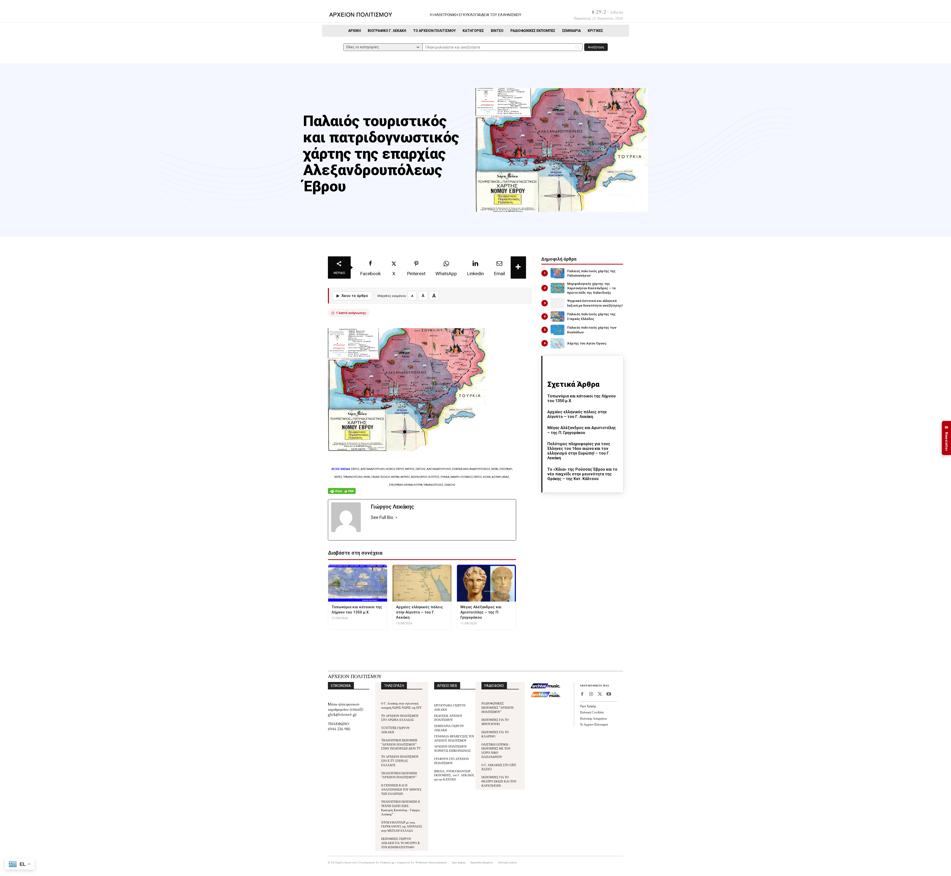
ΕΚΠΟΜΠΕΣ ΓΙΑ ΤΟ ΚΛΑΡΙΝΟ (495, 734)
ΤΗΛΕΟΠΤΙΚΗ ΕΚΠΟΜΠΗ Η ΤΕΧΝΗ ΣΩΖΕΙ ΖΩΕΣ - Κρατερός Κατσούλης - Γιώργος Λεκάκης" (400, 807)
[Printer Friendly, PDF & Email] (342, 493)
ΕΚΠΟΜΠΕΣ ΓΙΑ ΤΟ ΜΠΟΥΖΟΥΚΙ (495, 721)
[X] (599, 694)
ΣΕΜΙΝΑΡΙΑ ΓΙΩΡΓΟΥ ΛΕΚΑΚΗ (449, 728)
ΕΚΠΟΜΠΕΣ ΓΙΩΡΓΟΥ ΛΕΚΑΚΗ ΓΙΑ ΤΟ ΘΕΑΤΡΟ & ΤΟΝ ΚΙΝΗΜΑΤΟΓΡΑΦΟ (400, 842)
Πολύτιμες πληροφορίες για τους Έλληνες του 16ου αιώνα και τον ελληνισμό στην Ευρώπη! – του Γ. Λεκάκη (578, 451)
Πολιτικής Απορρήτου (593, 718)
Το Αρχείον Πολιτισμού (594, 724)
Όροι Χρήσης (588, 706)
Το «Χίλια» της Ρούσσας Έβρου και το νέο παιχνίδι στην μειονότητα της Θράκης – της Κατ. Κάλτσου (582, 474)
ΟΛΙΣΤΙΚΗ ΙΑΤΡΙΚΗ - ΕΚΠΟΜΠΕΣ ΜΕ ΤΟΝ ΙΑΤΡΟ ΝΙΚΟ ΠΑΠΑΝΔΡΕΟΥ (495, 750)
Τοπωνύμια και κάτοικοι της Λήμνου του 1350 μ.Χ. (581, 398)
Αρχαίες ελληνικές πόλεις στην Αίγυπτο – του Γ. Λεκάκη (577, 414)
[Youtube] (608, 694)
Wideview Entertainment (431, 862)
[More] (518, 267)
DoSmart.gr (387, 862)
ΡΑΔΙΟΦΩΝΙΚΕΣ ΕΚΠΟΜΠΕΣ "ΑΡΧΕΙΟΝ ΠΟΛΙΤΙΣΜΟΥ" (497, 707)
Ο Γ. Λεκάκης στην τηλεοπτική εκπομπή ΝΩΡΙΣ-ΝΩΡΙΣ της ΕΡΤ (401, 705)
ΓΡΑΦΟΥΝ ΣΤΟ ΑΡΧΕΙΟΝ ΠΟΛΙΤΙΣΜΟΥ (451, 760)
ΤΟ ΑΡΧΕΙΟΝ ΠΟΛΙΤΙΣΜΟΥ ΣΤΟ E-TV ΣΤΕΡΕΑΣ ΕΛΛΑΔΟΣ (400, 760)
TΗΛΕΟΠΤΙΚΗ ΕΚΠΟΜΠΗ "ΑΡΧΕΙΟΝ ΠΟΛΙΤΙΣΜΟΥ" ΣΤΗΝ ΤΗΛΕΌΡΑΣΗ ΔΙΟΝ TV (401, 744)
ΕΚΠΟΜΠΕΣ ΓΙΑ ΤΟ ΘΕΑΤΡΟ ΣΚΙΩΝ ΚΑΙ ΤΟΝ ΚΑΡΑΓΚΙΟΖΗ (498, 781)
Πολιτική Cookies (592, 712)
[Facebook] (582, 694)
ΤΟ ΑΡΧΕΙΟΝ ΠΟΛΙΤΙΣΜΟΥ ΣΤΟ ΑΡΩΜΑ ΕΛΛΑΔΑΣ (400, 717)
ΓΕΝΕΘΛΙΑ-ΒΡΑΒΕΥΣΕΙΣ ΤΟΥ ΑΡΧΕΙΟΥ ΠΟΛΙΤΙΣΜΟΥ (454, 738)
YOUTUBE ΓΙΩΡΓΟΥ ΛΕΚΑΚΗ (395, 730)
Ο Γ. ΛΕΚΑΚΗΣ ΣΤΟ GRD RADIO (498, 767)
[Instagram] (590, 694)
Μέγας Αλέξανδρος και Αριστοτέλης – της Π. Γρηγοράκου (581, 430)
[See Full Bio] (396, 517)
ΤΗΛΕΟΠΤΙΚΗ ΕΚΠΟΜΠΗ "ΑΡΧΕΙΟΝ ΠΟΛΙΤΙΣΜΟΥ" (399, 775)
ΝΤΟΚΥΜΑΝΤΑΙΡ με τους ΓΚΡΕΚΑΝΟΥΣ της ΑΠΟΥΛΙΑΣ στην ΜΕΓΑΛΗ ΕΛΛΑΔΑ (401, 826)
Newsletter (947, 438)
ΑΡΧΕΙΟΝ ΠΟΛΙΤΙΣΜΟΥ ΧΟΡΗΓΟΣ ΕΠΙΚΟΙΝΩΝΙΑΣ (452, 748)
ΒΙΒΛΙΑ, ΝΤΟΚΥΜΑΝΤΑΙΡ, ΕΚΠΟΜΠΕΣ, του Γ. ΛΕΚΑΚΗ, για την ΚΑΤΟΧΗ (454, 775)
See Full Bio (382, 517)
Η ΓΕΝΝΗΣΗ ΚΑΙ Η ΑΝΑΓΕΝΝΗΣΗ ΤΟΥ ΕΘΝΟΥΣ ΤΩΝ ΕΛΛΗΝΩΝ (401, 789)
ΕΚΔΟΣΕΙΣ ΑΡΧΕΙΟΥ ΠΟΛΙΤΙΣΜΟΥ (448, 717)
